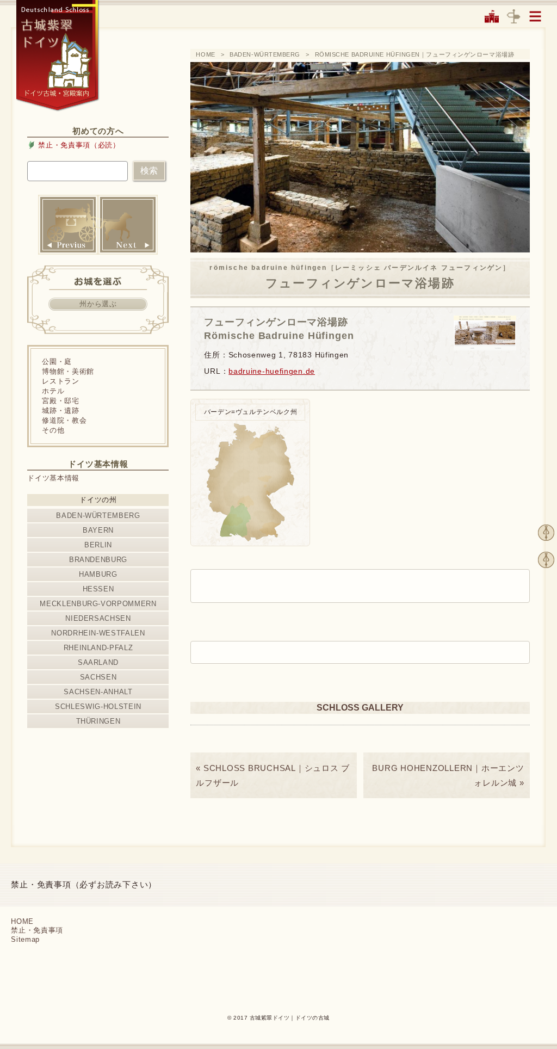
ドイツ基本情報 (53, 478)
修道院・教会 (64, 420)
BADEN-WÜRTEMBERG (265, 54)
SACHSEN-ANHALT (98, 692)
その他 (53, 430)
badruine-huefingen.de (271, 371)
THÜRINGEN (98, 721)
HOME (205, 54)
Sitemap (25, 939)
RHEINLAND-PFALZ (98, 648)
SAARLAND (98, 662)
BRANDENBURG (98, 560)
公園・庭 (57, 361)
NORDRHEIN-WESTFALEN (98, 633)
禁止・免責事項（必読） (79, 145)
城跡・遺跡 (60, 410)
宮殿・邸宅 (60, 401)
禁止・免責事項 (37, 930)
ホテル (53, 391)
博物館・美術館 (68, 371)
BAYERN (98, 530)
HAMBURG (98, 574)
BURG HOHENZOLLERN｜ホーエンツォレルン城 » (448, 775)
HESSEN (98, 589)
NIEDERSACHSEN (98, 618)
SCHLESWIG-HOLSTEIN (98, 706)
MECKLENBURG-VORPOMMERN (98, 604)
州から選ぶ (97, 304)
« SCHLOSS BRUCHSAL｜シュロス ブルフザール (273, 775)
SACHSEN (98, 677)
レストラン (60, 381)
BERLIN (98, 545)
